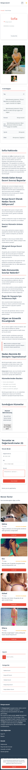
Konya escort (5, 3)
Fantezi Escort (7, 670)
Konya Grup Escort (8, 684)
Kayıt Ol (3, 734)
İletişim (3, 736)
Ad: (4, 460)
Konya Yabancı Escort (9, 689)
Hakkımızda (4, 744)
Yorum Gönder (14, 481)
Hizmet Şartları (5, 751)
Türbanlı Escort (7, 680)
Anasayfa (2, 10)
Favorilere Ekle (14, 36)
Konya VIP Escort (8, 675)
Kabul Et (14, 766)
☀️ (26, 3)
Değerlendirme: (7, 453)
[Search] (4, 657)
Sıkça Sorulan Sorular (6, 747)
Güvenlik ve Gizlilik (6, 749)
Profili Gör (14, 535)
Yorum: (5, 468)
